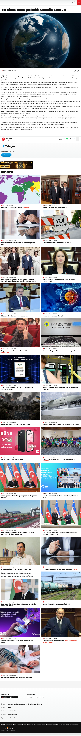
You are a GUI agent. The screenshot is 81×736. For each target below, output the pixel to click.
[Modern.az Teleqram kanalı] (34, 697)
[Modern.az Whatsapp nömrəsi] (40, 697)
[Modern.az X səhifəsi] (43, 697)
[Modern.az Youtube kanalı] (37, 697)
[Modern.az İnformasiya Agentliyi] (7, 690)
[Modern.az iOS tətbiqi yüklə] (13, 697)
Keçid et (6, 155)
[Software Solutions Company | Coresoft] (10, 728)
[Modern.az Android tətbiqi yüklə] (5, 697)
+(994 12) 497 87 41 (12, 711)
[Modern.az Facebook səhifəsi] (28, 697)
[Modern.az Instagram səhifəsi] (31, 697)
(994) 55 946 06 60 (12, 714)
